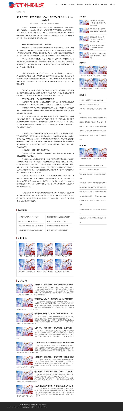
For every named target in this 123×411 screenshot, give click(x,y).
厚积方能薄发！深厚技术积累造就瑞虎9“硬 (30, 230)
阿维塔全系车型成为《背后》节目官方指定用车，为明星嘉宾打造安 (98, 39)
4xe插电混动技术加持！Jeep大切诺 (29, 217)
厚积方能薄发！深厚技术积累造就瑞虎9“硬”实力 (93, 117)
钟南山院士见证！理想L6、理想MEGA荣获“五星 (93, 126)
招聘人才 (33, 404)
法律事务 (44, 404)
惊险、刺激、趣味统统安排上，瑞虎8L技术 (31, 225)
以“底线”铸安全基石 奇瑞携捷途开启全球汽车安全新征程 (98, 56)
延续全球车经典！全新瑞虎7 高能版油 (57, 230)
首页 (57, 4)
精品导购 (104, 4)
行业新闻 (96, 4)
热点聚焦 (64, 4)
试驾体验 (72, 4)
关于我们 (22, 404)
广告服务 (27, 404)
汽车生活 (112, 4)
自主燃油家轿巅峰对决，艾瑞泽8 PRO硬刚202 (93, 131)
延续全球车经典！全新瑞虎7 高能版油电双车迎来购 (93, 137)
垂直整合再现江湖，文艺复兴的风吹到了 (58, 217)
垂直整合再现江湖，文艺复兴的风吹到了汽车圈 (93, 122)
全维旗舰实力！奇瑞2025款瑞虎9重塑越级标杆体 (93, 220)
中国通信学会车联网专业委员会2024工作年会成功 (93, 211)
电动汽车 (88, 4)
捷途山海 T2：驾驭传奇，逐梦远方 (28, 221)
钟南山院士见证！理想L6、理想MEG (57, 221)
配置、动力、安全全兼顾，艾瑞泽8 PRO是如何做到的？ (98, 47)
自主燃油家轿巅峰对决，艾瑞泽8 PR (57, 225)
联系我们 (38, 404)
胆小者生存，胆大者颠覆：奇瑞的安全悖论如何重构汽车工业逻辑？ (98, 23)
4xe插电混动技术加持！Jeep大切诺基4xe (91, 100)
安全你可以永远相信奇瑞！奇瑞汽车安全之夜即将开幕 (53, 386)
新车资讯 (80, 4)
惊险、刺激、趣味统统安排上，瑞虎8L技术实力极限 (93, 111)
